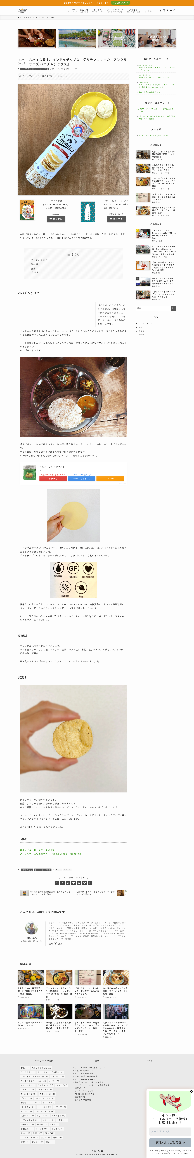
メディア (43, 1116)
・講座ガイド (79, 1088)
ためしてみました (41, 1068)
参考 (36, 272)
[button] (57, 883)
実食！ (34, 269)
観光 (57, 1137)
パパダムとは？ (39, 260)
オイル (54, 1081)
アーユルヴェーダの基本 (50, 1072)
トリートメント (44, 1098)
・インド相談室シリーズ (84, 1079)
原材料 (34, 264)
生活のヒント (29, 1137)
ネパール (49, 1103)
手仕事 (57, 1129)
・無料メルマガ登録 (82, 1100)
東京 (49, 1133)
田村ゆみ (32, 938)
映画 (37, 1133)
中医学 (62, 1120)
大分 (54, 1124)
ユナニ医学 (58, 1116)
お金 (25, 1068)
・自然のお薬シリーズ (83, 1071)
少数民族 (27, 1129)
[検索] (174, 10)
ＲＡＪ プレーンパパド (52, 467)
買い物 (37, 1142)
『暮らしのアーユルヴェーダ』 (155, 77)
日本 (25, 1133)
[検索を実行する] (173, 308)
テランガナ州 (47, 1094)
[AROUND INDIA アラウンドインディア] (22, 10)
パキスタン (28, 1107)
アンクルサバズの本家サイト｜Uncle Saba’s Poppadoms (50, 854)
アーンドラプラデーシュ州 (34, 1076)
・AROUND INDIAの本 (84, 1094)
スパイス (67, 870)
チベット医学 (29, 1094)
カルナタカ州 (45, 1085)
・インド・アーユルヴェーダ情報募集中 (91, 1085)
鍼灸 (50, 1142)
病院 (45, 1137)
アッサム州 (28, 1072)
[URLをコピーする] (90, 883)
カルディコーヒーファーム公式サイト (39, 850)
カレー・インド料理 (40, 69)
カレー (58, 870)
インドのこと (26, 69)
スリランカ (44, 1090)
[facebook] (160, 10)
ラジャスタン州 (30, 1120)
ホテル (26, 1111)
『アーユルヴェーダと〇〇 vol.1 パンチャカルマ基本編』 (156, 85)
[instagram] (164, 10)
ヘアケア (60, 1107)
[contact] (171, 10)
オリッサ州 (28, 1085)
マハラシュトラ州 (45, 1111)
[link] (51, 943)
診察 (25, 1142)
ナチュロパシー (30, 1103)
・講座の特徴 (79, 1097)
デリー (26, 1098)
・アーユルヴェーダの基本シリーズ (89, 1068)
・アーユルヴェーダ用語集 (85, 1076)
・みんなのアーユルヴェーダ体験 (88, 1082)
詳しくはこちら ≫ (121, 3)
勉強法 (42, 1124)
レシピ (48, 1120)
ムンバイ (27, 1116)
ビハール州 (44, 1107)
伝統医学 (27, 1124)
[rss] (167, 10)
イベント (57, 1076)
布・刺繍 (42, 1129)
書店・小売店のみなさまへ (149, 92)
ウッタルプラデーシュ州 (33, 1081)
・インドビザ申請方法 (83, 1073)
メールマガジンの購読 (153, 135)
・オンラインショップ (83, 1091)
